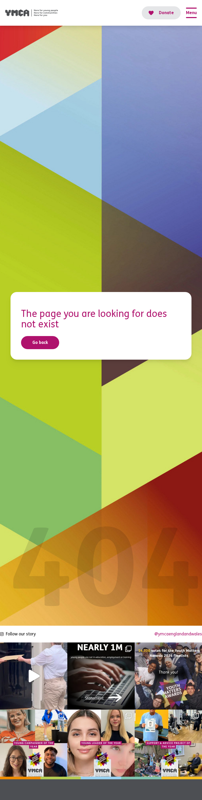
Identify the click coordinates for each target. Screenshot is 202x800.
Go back (40, 342)
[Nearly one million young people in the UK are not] (101, 676)
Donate (166, 12)
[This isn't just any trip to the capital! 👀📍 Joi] (33, 676)
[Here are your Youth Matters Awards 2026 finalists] (168, 743)
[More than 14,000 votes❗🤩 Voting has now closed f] (168, 676)
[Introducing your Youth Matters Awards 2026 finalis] (33, 743)
